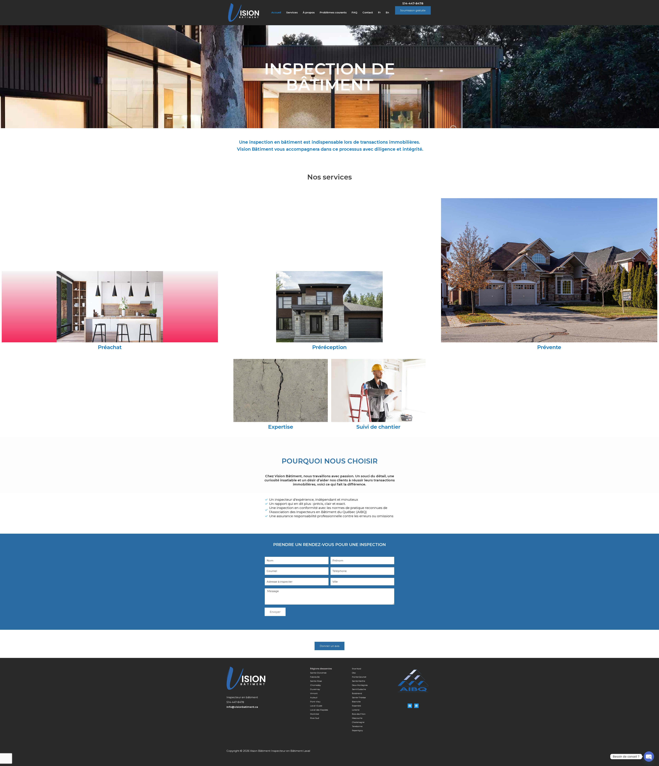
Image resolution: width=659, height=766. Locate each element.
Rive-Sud (314, 718)
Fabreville (315, 677)
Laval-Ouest (316, 705)
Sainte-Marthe (358, 681)
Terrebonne (357, 726)
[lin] (416, 706)
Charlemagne (358, 722)
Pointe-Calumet (359, 677)
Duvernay (315, 689)
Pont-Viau (315, 701)
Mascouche (357, 718)
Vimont (314, 693)
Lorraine (356, 710)
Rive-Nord (357, 669)
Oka (354, 673)
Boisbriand (357, 693)
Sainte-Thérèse (359, 697)
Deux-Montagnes (360, 685)
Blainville (356, 701)
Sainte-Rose (316, 681)
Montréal (314, 714)
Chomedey (315, 685)
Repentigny (357, 730)
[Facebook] (410, 706)
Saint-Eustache (359, 689)
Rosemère (356, 706)
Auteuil (313, 697)
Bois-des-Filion (359, 714)
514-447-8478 (412, 3)
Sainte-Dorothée (318, 672)
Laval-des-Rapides (319, 710)
